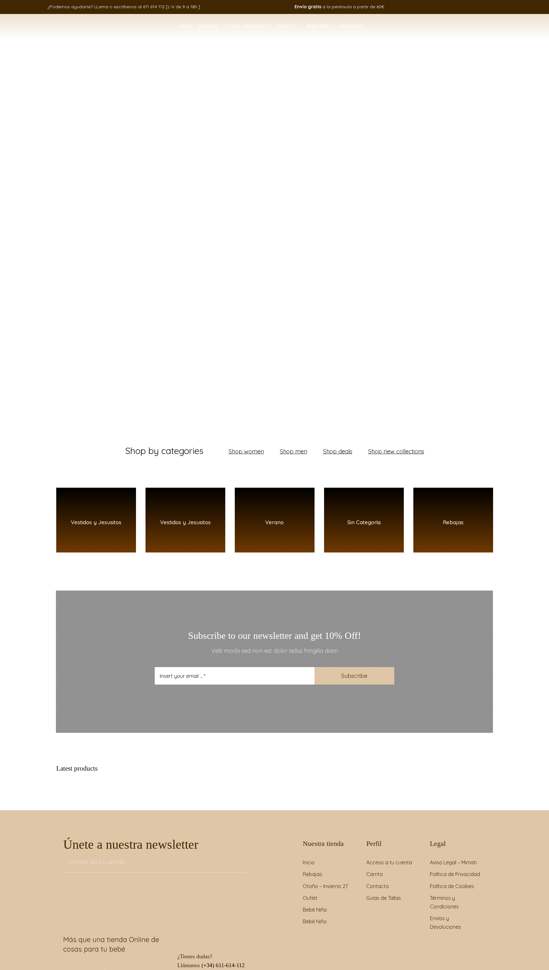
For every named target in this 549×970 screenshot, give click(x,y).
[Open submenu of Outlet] (297, 26)
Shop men (293, 451)
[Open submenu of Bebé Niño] (366, 26)
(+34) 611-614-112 (223, 965)
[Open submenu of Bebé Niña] (332, 26)
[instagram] (461, 7)
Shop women (246, 451)
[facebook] (451, 7)
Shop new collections (396, 451)
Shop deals (337, 451)
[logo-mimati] (51, 21)
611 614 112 (154, 7)
